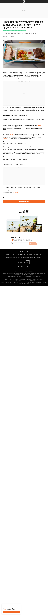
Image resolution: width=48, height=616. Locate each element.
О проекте (8, 254)
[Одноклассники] (25, 251)
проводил (40, 125)
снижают (42, 150)
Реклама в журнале (38, 254)
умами (11, 134)
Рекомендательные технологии (29, 257)
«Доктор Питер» (15, 192)
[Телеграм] (27, 251)
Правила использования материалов (17, 255)
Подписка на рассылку (16, 237)
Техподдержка (39, 257)
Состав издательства (21, 254)
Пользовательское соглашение (32, 255)
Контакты (13, 254)
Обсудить (12, 36)
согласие (16, 239)
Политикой (15, 240)
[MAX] (20, 251)
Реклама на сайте (29, 254)
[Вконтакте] (22, 251)
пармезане (5, 138)
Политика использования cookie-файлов (14, 257)
